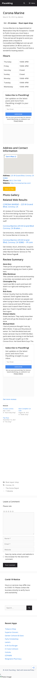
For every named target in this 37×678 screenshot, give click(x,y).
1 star (4, 511)
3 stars (8, 511)
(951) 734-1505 (15, 180)
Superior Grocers (11, 632)
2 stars (6, 511)
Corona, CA (10, 485)
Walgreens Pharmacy (13, 659)
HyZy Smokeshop (11, 639)
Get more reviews (9, 399)
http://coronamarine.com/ (20, 183)
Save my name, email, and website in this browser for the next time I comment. (19, 556)
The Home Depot (12, 488)
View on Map (9, 189)
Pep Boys (6, 418)
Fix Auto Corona (8, 409)
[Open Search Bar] (24, 3)
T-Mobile (9, 491)
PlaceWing (7, 3)
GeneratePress (28, 670)
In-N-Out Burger (11, 645)
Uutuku (8, 652)
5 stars (13, 511)
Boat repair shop (12, 482)
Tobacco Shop (10, 629)
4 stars (10, 511)
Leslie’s (7, 642)
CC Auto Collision (11, 649)
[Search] (29, 608)
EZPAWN (8, 655)
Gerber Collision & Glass (14, 635)
